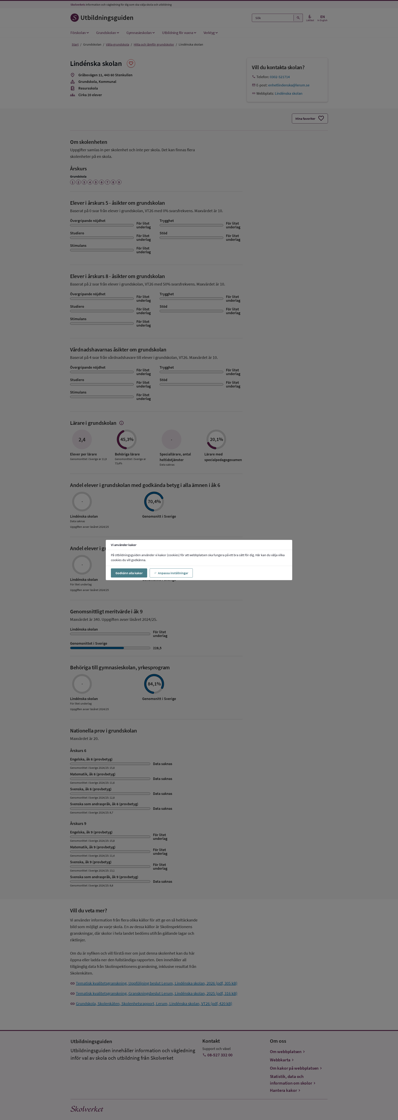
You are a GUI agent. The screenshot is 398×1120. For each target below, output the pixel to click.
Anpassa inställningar (173, 573)
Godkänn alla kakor (129, 573)
